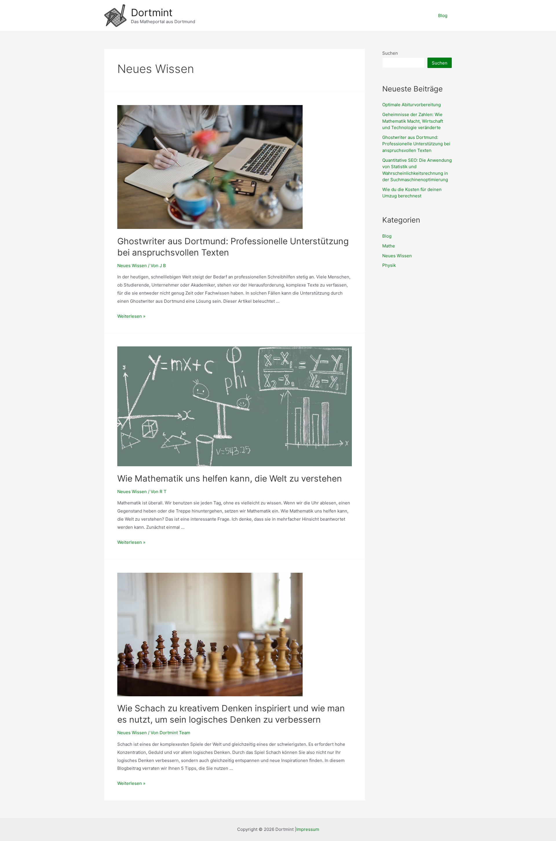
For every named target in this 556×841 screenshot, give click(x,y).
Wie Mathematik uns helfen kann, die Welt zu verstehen (229, 478)
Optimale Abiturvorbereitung (411, 104)
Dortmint (152, 12)
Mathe (388, 246)
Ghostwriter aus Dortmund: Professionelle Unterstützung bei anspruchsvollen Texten (416, 144)
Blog (442, 15)
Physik (389, 265)
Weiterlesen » (131, 316)
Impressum (307, 829)
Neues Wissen (132, 265)
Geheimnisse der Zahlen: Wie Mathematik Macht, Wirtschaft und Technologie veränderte (412, 121)
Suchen (390, 53)
